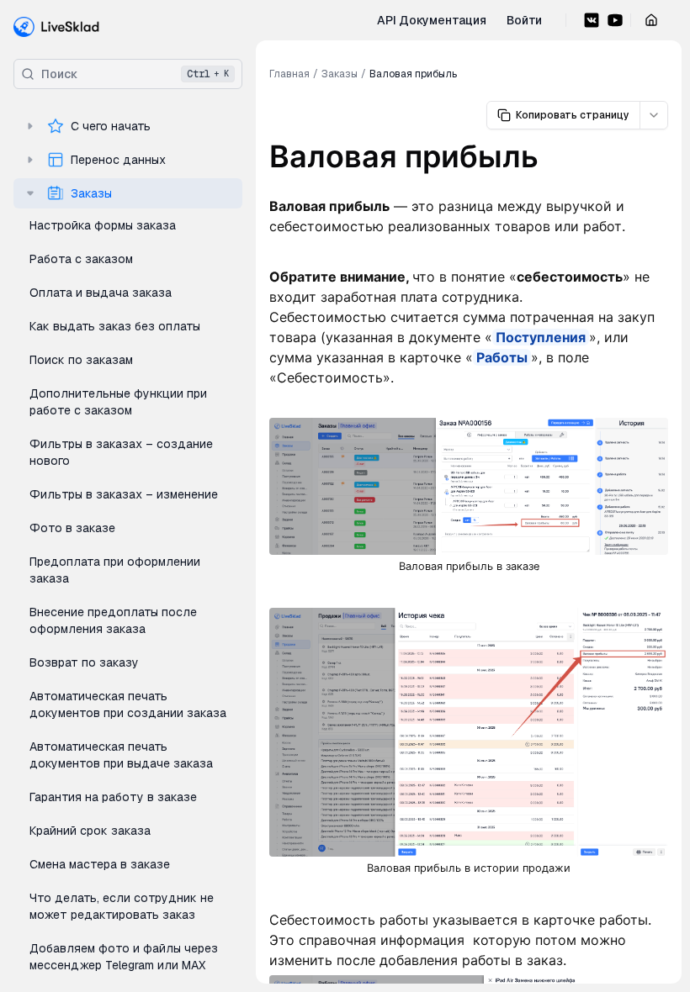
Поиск (135, 74)
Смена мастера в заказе (99, 864)
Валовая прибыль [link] (413, 74)
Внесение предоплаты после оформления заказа (113, 620)
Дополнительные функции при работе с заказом (118, 402)
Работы (502, 357)
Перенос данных (118, 159)
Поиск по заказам (81, 359)
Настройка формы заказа (102, 225)
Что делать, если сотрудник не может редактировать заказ (121, 906)
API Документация (431, 20)
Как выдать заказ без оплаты (114, 326)
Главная (289, 74)
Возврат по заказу (84, 662)
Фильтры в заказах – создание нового (121, 452)
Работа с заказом (81, 258)
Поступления (541, 337)
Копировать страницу (572, 115)
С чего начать (111, 126)
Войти (524, 20)
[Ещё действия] (653, 115)
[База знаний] (57, 27)
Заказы (91, 193)
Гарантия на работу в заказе (113, 797)
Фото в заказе (72, 528)
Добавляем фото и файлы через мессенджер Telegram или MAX (123, 957)
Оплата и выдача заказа (100, 292)
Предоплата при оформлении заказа (114, 570)
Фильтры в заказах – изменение (123, 494)
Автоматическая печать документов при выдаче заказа (121, 755)
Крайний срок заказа (90, 830)
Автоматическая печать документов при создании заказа (127, 704)
